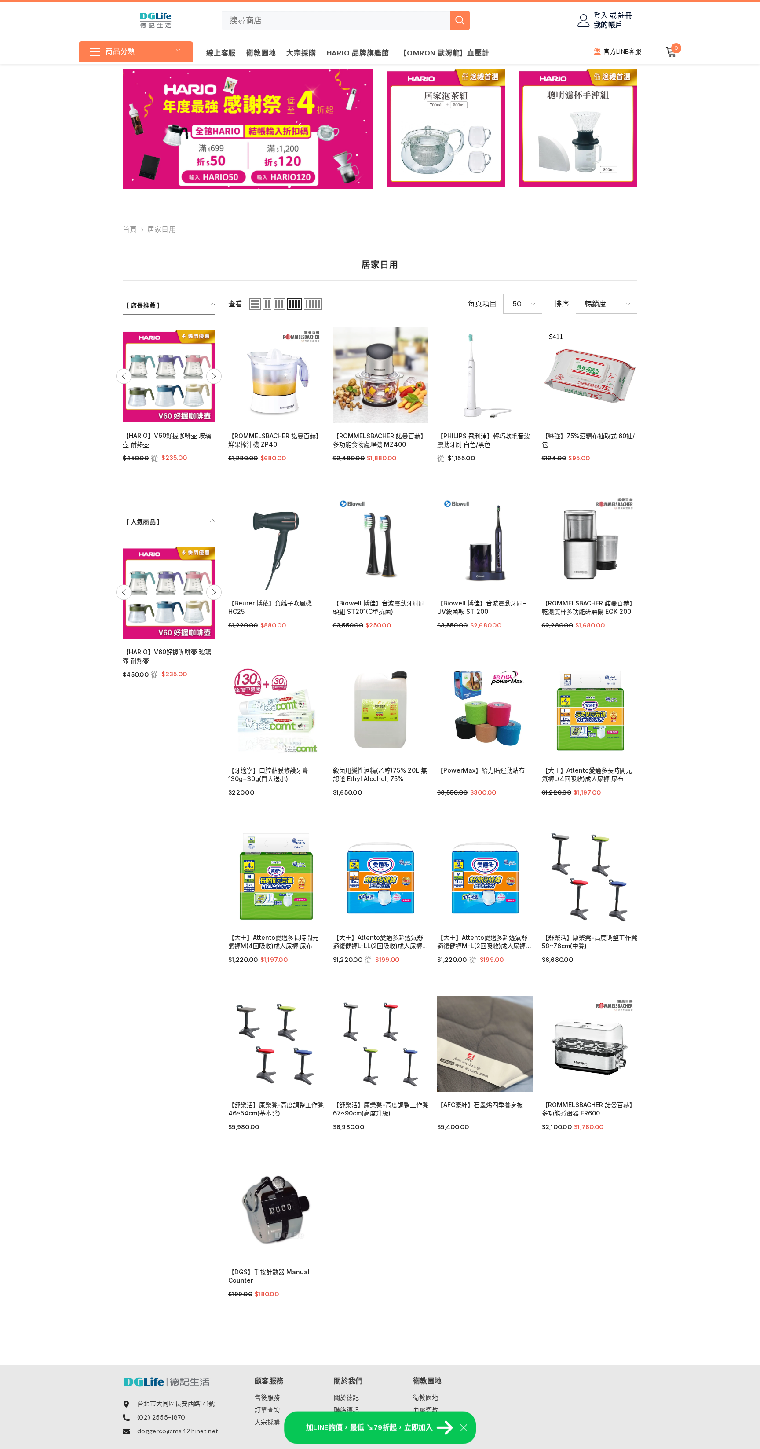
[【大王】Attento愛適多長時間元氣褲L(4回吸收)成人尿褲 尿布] (590, 709)
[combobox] (336, 20)
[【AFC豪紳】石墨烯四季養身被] (485, 1044)
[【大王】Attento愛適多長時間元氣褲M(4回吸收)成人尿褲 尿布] (276, 876)
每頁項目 (482, 303)
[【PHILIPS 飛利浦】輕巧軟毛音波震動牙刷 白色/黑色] (485, 375)
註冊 (625, 15)
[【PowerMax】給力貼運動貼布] (485, 709)
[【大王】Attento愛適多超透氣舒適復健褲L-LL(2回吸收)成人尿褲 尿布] (381, 876)
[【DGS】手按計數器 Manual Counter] (276, 1211)
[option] (169, 406)
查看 (235, 303)
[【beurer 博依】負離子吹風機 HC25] (276, 542)
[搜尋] (346, 20)
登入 (601, 15)
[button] (124, 376)
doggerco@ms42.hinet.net (177, 1431)
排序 (562, 303)
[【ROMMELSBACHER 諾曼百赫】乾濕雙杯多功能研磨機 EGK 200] (590, 542)
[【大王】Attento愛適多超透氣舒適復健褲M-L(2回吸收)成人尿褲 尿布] (485, 876)
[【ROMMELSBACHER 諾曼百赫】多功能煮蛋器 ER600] (590, 1044)
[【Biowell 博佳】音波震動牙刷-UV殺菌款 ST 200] (485, 542)
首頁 (130, 229)
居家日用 (161, 229)
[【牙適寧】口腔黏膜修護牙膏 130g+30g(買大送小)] (276, 709)
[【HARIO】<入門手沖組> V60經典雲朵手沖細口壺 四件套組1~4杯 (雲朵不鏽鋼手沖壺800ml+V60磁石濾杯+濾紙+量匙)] (169, 376)
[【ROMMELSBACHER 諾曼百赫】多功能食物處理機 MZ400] (381, 375)
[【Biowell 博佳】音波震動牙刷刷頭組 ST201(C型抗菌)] (381, 542)
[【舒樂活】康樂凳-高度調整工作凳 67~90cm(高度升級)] (381, 1044)
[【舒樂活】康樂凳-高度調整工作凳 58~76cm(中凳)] (590, 876)
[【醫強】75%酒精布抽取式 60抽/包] (590, 375)
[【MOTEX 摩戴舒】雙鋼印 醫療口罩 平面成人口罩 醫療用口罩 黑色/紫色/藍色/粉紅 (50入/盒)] (169, 592)
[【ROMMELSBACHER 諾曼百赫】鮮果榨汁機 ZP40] (276, 375)
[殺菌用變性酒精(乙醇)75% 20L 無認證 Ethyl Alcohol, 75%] (381, 709)
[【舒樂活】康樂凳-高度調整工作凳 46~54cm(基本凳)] (276, 1044)
